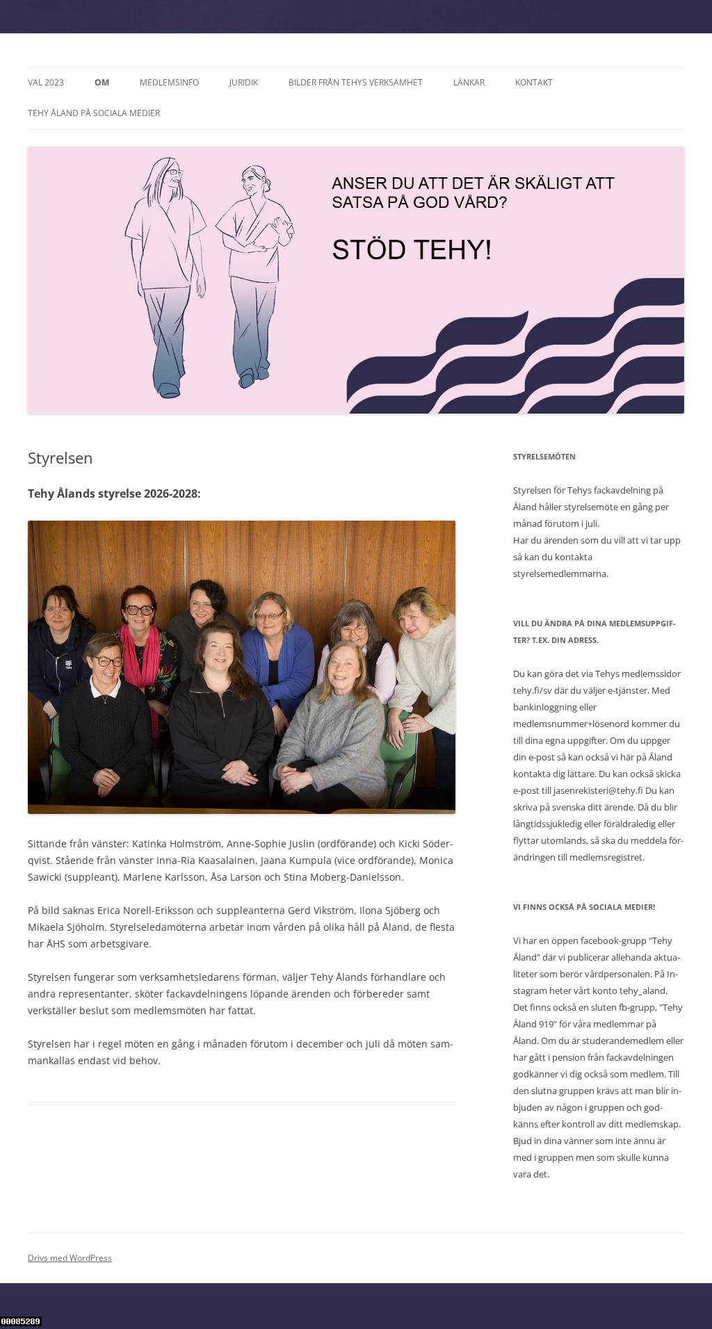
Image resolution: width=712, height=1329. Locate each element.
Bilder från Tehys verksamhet (356, 82)
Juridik (243, 82)
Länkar (469, 82)
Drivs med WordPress (70, 1258)
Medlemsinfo (169, 82)
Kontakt (534, 82)
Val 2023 (46, 82)
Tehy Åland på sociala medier (94, 113)
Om (102, 82)
